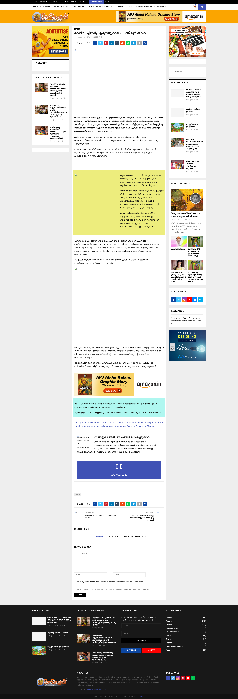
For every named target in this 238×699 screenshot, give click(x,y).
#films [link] (137, 423)
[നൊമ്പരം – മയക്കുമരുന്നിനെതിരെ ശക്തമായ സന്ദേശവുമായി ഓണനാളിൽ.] (177, 142)
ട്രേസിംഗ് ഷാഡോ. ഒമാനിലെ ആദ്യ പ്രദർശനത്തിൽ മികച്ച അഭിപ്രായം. (59, 620)
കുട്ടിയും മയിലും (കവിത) (57, 633)
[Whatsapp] (193, 678)
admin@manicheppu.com (97, 690)
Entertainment (103, 7)
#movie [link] (89, 423)
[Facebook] (168, 678)
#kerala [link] (115, 423)
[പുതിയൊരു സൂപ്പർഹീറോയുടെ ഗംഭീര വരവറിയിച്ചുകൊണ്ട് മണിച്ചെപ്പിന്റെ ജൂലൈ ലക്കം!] (41, 109)
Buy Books (79, 7)
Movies (169, 618)
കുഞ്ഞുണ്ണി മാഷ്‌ (178, 249)
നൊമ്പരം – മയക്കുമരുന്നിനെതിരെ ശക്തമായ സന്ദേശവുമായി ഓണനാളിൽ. (194, 144)
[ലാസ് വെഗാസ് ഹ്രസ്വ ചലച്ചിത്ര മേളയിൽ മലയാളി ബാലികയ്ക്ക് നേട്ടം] (179, 265)
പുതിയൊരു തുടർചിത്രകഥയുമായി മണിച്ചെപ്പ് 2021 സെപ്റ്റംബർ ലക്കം (195, 277)
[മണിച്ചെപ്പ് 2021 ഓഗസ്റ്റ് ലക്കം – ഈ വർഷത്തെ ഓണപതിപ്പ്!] (195, 241)
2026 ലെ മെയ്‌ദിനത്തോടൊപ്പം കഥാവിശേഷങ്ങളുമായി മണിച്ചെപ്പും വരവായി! (141, 518)
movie (78, 494)
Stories (169, 639)
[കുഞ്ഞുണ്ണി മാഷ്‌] (179, 241)
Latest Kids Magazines (90, 610)
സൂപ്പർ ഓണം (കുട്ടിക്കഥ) (58, 647)
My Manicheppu (145, 7)
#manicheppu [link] (147, 423)
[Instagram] (178, 678)
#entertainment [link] (126, 423)
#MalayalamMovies (104, 426)
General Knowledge (174, 646)
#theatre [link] (107, 423)
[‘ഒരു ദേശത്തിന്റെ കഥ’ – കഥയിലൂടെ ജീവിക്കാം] (187, 200)
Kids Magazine (172, 628)
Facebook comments (134, 536)
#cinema (91, 426)
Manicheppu (81, 37)
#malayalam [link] (80, 423)
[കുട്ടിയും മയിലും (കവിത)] (177, 112)
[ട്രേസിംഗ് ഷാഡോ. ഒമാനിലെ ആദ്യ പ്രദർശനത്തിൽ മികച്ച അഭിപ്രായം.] (177, 93)
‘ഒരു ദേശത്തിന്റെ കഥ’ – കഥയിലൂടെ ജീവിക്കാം (185, 215)
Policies (82, 2)
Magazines (45, 7)
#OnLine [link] (159, 423)
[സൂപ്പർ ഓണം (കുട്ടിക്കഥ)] (177, 127)
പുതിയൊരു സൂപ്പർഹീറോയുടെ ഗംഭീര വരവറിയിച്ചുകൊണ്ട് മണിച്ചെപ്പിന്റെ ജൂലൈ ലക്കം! (58, 111)
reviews (113, 536)
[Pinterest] (183, 678)
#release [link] (98, 423)
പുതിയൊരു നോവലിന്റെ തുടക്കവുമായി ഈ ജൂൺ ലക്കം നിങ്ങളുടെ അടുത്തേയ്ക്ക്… (58, 133)
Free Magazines (172, 632)
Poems (169, 625)
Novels (69, 7)
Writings (58, 7)
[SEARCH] (200, 71)
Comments (98, 536)
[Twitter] (173, 678)
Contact (131, 7)
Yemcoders (140, 696)
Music (168, 636)
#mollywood (80, 426)
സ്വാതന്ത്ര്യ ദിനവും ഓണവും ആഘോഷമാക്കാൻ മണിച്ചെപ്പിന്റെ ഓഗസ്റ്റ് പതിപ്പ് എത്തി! (58, 89)
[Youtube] (188, 678)
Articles (77, 29)
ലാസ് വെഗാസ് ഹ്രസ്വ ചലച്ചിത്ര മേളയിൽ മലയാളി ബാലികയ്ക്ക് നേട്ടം (178, 277)
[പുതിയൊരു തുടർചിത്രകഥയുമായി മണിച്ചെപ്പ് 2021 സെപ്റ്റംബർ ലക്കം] (195, 265)
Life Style (118, 7)
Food (90, 7)
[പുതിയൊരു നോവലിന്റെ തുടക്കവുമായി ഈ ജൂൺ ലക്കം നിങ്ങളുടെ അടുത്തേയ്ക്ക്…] (41, 130)
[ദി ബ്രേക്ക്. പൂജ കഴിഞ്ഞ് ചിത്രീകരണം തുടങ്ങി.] (177, 164)
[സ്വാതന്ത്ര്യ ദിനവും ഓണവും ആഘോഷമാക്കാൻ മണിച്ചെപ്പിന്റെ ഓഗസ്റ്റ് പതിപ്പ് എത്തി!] (41, 87)
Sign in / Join (71, 2)
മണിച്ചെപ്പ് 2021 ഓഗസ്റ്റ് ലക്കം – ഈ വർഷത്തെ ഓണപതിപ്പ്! (194, 252)
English (160, 7)
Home (35, 7)
